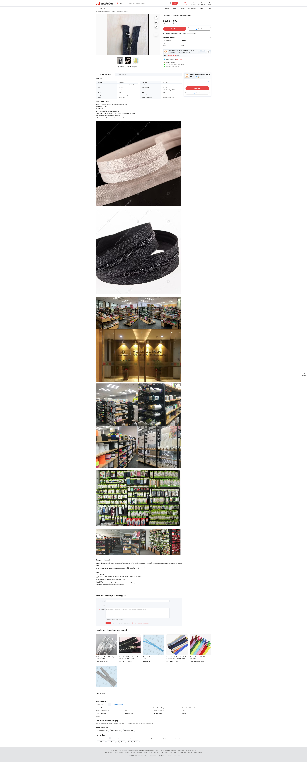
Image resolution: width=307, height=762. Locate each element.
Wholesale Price (155, 750)
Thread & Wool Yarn (101, 713)
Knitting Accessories (159, 710)
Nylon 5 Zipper (100, 742)
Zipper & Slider (125, 11)
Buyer (174, 8)
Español (121, 752)
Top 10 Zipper (111, 742)
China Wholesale (147, 750)
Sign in (209, 4)
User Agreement (162, 755)
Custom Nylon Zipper (175, 738)
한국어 (166, 752)
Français (133, 752)
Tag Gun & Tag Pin (158, 713)
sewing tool (99, 708)
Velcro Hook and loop (159, 708)
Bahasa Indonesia (198, 752)
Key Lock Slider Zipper (102, 730)
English (116, 752)
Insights (194, 750)
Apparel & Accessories (105, 11)
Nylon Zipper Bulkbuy (133, 742)
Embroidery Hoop (129, 713)
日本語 (171, 752)
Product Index (181, 750)
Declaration (170, 755)
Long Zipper (164, 738)
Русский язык (139, 752)
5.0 (191, 77)
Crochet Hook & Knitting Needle (190, 708)
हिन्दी (175, 752)
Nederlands (156, 752)
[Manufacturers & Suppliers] (104, 3)
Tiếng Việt (190, 752)
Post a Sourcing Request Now (140, 623)
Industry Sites (164, 750)
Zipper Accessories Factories (136, 738)
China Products (122, 750)
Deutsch (150, 752)
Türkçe (184, 752)
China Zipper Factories (102, 738)
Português (127, 752)
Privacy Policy (177, 755)
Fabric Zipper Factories (152, 738)
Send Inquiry (174, 29)
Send (108, 623)
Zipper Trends (121, 742)
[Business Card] (208, 81)
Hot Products (114, 750)
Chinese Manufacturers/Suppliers (134, 750)
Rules (210, 8)
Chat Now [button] (200, 29)
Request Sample (191, 33)
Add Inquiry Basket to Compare (128, 67)
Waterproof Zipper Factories (119, 738)
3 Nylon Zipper (201, 738)
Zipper (183, 710)
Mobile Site (188, 750)
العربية (162, 752)
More (97, 745)
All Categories (101, 8)
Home (97, 11)
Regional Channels (172, 750)
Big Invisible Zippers (129, 730)
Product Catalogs (118, 704)
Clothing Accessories (116, 11)
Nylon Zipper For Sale (189, 738)
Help (182, 8)
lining (126, 710)
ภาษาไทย (180, 752)
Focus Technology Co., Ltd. (143, 755)
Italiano (145, 752)
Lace (126, 708)
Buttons (184, 713)
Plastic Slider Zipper (116, 730)
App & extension (192, 8)
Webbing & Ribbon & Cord (102, 710)
